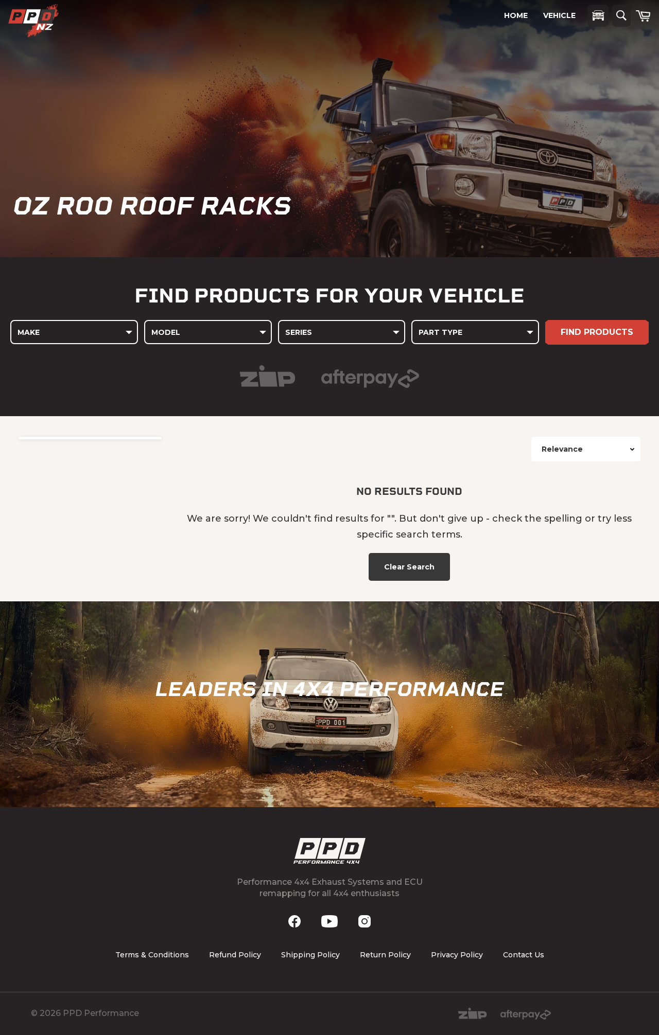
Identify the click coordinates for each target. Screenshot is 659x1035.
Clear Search (409, 567)
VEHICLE (559, 15)
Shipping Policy (310, 954)
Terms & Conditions (152, 954)
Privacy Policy (457, 954)
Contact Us (523, 954)
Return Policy (385, 954)
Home (516, 15)
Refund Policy (235, 954)
